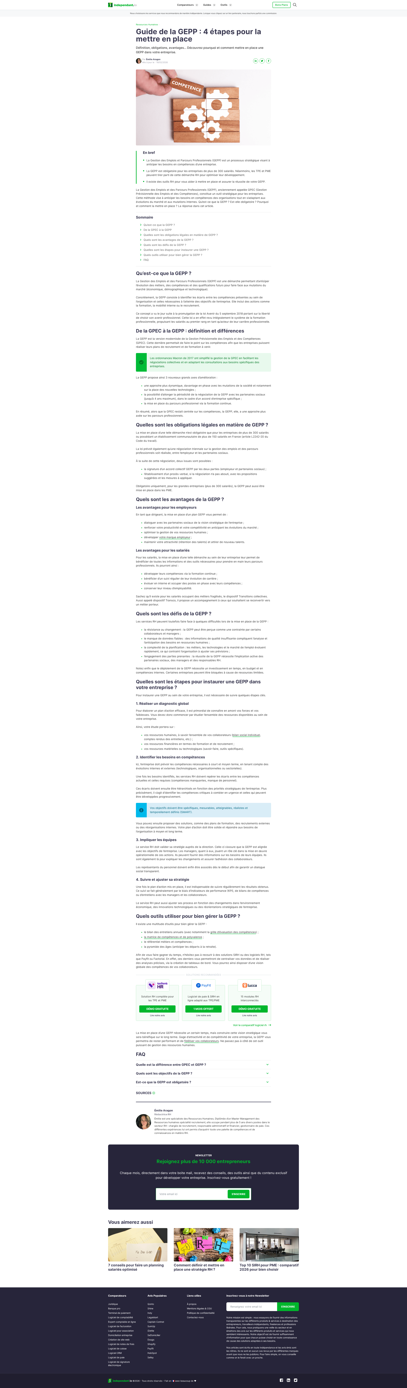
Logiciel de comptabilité (120, 1317)
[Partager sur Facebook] (268, 60)
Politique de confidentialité (200, 1313)
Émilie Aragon (163, 1110)
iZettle (151, 1330)
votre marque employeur (174, 537)
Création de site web (119, 1339)
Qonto (151, 1304)
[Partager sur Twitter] (262, 60)
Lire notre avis (157, 1015)
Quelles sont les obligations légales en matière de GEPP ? (181, 235)
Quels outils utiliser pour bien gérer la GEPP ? (173, 255)
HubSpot (152, 1353)
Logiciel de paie (116, 1357)
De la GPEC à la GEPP (158, 229)
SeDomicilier (154, 1335)
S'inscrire (238, 1194)
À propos (191, 1304)
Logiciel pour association (121, 1330)
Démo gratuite (157, 1008)
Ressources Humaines (147, 24)
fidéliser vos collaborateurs (201, 1041)
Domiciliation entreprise (120, 1335)
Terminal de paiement (119, 1313)
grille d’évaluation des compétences (233, 932)
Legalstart (153, 1317)
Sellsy (151, 1357)
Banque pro (114, 1308)
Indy (150, 1313)
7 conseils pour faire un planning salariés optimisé (136, 1267)
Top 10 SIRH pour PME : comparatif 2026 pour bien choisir (269, 1267)
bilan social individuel (246, 735)
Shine (150, 1308)
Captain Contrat (156, 1321)
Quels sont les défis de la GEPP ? (165, 245)
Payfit (151, 1348)
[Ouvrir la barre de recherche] (295, 5)
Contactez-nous (195, 1317)
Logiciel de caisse (117, 1348)
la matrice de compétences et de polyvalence (173, 937)
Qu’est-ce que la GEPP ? (159, 225)
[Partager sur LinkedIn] (255, 60)
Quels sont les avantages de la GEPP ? (168, 239)
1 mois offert (203, 1008)
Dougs (151, 1339)
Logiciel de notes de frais (121, 1344)
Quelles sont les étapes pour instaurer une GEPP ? (176, 249)
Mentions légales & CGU (199, 1308)
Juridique (113, 1304)
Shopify (151, 1344)
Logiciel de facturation (119, 1326)
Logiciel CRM (115, 1353)
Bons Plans (281, 4)
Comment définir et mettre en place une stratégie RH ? (199, 1267)
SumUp (151, 1326)
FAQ (146, 259)
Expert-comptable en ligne (122, 1321)
